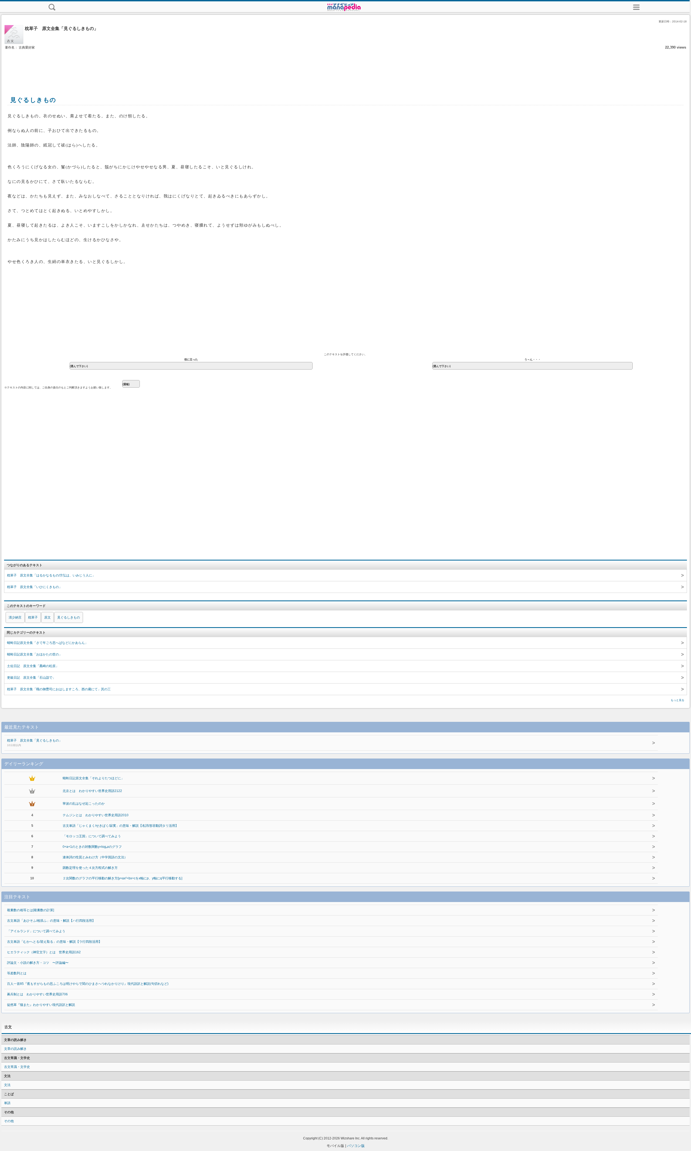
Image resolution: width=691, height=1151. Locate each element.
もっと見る (677, 700)
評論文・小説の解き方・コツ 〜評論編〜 (38, 963)
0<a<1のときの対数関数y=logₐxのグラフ (92, 847)
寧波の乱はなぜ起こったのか (84, 803)
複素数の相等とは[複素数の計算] (30, 910)
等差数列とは (16, 973)
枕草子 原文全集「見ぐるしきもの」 (34, 743)
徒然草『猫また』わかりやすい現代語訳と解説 (41, 1005)
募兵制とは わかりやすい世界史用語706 (37, 994)
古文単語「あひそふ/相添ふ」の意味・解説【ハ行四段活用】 (51, 921)
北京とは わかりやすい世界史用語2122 (92, 791)
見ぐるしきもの (68, 617)
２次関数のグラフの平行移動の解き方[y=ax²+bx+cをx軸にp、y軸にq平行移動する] (122, 878)
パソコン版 (356, 1146)
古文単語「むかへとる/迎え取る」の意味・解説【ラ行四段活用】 (54, 942)
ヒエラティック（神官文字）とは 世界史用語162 (44, 952)
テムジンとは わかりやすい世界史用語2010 (95, 815)
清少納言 (15, 617)
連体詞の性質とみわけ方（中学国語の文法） (95, 857)
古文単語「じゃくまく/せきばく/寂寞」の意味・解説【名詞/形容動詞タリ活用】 (120, 826)
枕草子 (33, 617)
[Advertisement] (345, 66)
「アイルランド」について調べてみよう (36, 931)
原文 (47, 617)
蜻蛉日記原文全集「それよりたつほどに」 (93, 778)
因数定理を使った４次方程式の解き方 (90, 868)
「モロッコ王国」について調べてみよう (92, 836)
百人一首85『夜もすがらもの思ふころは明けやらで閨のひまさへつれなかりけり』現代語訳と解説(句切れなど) (87, 984)
